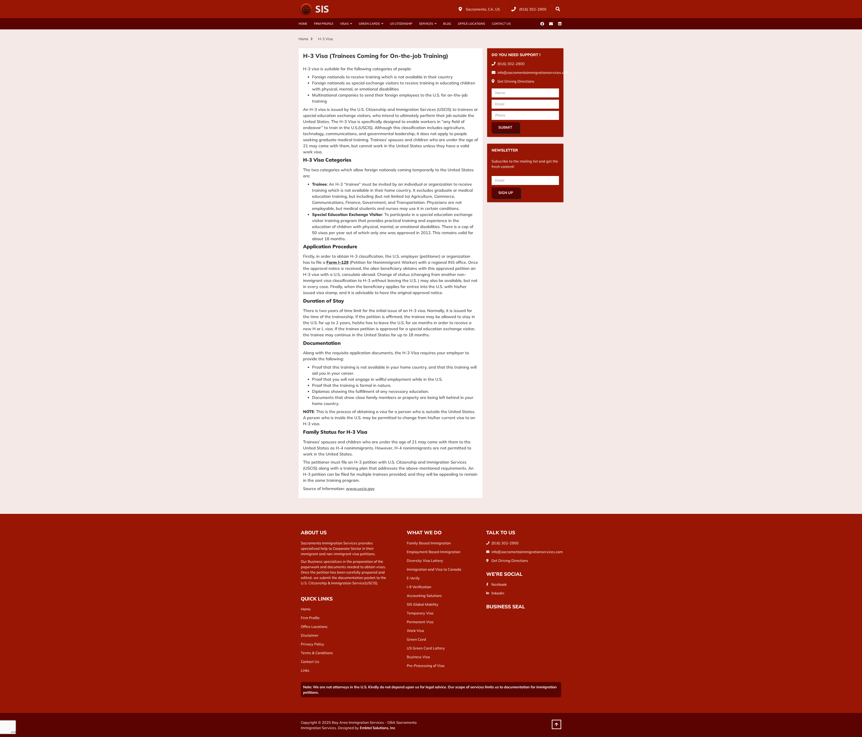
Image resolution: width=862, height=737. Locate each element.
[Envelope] (551, 24)
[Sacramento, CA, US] (460, 9)
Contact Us (501, 23)
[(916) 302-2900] (513, 9)
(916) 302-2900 (532, 9)
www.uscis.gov (360, 488)
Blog (447, 23)
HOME (303, 23)
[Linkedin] (559, 24)
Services (426, 23)
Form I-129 (337, 262)
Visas (344, 23)
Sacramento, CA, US (483, 9)
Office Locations (471, 23)
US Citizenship (401, 23)
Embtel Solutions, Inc (377, 728)
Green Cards (369, 23)
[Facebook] (542, 24)
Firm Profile (323, 23)
